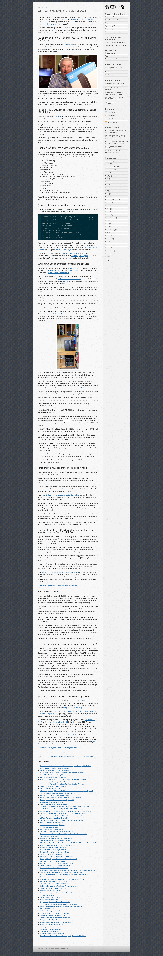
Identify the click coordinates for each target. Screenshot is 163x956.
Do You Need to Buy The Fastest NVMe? (52, 829)
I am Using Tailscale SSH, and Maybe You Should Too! (56, 831)
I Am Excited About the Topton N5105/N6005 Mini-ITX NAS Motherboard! (62, 809)
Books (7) (108, 179)
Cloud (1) (107, 185)
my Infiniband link (63, 489)
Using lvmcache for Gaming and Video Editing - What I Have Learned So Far (63, 834)
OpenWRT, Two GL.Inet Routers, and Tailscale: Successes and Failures (62, 816)
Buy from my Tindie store (112, 32)
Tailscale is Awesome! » (91, 756)
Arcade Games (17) (110, 170)
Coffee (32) (108, 194)
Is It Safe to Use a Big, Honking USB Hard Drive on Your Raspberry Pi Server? (64, 813)
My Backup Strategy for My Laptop (50, 911)
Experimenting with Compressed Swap (52, 933)
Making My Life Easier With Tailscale (51, 854)
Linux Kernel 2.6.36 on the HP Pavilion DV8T (53, 915)
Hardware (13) (109, 215)
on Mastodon (111, 112)
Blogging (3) (108, 176)
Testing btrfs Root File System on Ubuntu (52, 924)
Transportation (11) (110, 260)
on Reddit (110, 119)
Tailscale (58, 116)
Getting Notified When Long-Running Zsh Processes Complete (59, 886)
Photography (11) (110, 244)
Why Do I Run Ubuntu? (47, 895)
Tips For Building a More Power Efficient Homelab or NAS (57, 793)
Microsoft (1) (108, 236)
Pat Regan (47, 753)
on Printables (111, 115)
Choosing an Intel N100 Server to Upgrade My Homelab (57, 800)
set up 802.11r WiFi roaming (72, 708)
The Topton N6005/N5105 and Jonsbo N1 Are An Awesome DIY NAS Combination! (65, 806)
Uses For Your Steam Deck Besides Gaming (53, 847)
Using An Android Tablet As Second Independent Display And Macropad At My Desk (65, 766)
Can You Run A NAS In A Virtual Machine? (53, 861)
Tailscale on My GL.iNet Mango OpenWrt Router (54, 852)
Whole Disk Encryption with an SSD (51, 899)
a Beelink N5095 (72, 735)
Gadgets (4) (108, 209)
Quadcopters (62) (110, 251)
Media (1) (107, 233)
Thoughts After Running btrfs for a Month (52, 920)
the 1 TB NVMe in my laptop (62, 314)
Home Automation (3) (111, 218)
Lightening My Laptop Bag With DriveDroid (53, 888)
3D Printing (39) (109, 161)
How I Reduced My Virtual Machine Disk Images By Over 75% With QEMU (63, 936)
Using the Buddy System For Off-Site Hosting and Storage (59, 585)
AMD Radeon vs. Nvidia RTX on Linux (51, 802)
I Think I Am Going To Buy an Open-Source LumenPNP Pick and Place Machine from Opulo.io (69, 843)
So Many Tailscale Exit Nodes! (49, 827)
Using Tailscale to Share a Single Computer (53, 850)
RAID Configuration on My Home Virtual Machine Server (57, 856)
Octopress (65, 948)
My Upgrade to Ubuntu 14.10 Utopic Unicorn (53, 881)
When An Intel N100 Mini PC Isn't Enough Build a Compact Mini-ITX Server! (63, 779)
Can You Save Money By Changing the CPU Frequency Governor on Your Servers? (65, 811)
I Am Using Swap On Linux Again (50, 788)
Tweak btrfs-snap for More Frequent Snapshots (54, 913)
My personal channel (111, 56)
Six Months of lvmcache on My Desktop (52, 825)
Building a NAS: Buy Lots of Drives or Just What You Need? (58, 859)
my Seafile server (72, 268)
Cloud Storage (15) (110, 188)
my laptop (65, 281)
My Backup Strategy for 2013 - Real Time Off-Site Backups (58, 893)
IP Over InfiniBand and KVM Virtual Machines (54, 868)
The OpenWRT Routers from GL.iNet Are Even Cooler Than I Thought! (61, 820)
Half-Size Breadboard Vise (112, 75)
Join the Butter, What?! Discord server (115, 45)
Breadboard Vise (109, 72)
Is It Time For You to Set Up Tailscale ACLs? (53, 818)
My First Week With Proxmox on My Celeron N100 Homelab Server (61, 797)
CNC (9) (107, 191)
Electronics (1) (109, 203)
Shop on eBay (109, 29)
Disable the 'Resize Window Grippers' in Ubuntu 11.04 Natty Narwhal (61, 906)
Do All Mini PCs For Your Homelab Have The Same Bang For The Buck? (62, 784)
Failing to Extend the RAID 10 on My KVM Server (55, 865)
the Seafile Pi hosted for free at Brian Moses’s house (59, 572)
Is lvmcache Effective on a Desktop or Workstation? (56, 838)
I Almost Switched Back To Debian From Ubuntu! (55, 840)
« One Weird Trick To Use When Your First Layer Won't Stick (56, 756)
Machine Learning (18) (111, 230)
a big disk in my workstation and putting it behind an (65, 495)
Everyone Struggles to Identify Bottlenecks (53, 782)
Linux (63, 753)
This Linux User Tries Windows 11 (50, 836)
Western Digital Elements (71, 253)
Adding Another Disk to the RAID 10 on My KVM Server (57, 863)
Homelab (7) (108, 221)
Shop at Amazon (109, 23)
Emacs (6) (108, 206)
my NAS (67, 45)
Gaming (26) (108, 212)
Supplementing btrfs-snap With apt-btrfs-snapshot (55, 902)
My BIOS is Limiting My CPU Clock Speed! (53, 897)
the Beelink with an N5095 (59, 722)
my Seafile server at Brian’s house (69, 279)
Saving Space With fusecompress (50, 929)
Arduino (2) (108, 173)
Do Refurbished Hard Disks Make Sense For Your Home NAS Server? (61, 772)
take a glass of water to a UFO (74, 388)
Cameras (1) (108, 182)
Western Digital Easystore (79, 256)
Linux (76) (108, 227)
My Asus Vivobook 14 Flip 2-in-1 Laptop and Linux (55, 786)
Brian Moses (74, 270)
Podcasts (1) (108, 248)
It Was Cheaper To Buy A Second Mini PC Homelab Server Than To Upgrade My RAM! (66, 791)
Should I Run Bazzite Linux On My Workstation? (54, 775)
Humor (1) (108, 224)
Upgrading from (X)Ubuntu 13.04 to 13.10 (52, 890)
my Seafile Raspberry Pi (64, 250)
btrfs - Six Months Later (47, 908)
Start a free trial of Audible (112, 20)
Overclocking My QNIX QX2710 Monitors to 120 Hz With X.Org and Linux (62, 879)
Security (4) (108, 253)
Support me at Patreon (111, 17)
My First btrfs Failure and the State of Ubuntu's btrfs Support (58, 904)
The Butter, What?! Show (112, 59)
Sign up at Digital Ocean (112, 26)
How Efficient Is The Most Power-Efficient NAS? (54, 795)
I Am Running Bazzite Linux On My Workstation (54, 770)
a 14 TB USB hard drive (52, 270)
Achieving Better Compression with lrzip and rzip (55, 927)
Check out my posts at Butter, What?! (115, 42)
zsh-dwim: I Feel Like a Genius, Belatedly (53, 884)
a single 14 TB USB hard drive (83, 19)
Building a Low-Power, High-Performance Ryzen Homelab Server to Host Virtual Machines (67, 870)
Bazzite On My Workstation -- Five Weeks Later (54, 768)
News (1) (107, 242)
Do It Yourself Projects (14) (112, 200)
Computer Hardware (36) (111, 197)
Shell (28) (107, 256)
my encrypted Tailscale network (58, 273)
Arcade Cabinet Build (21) (112, 167)
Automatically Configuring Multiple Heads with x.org (55, 922)
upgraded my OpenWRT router (79, 701)
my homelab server (47, 24)
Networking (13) (109, 239)
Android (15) (108, 164)
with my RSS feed (112, 122)
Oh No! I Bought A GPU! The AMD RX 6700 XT (55, 804)
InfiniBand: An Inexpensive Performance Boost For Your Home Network (62, 872)
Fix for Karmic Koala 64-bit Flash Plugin (52, 931)
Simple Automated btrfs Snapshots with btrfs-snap (55, 918)
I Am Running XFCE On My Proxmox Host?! (53, 777)
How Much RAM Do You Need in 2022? (52, 822)
